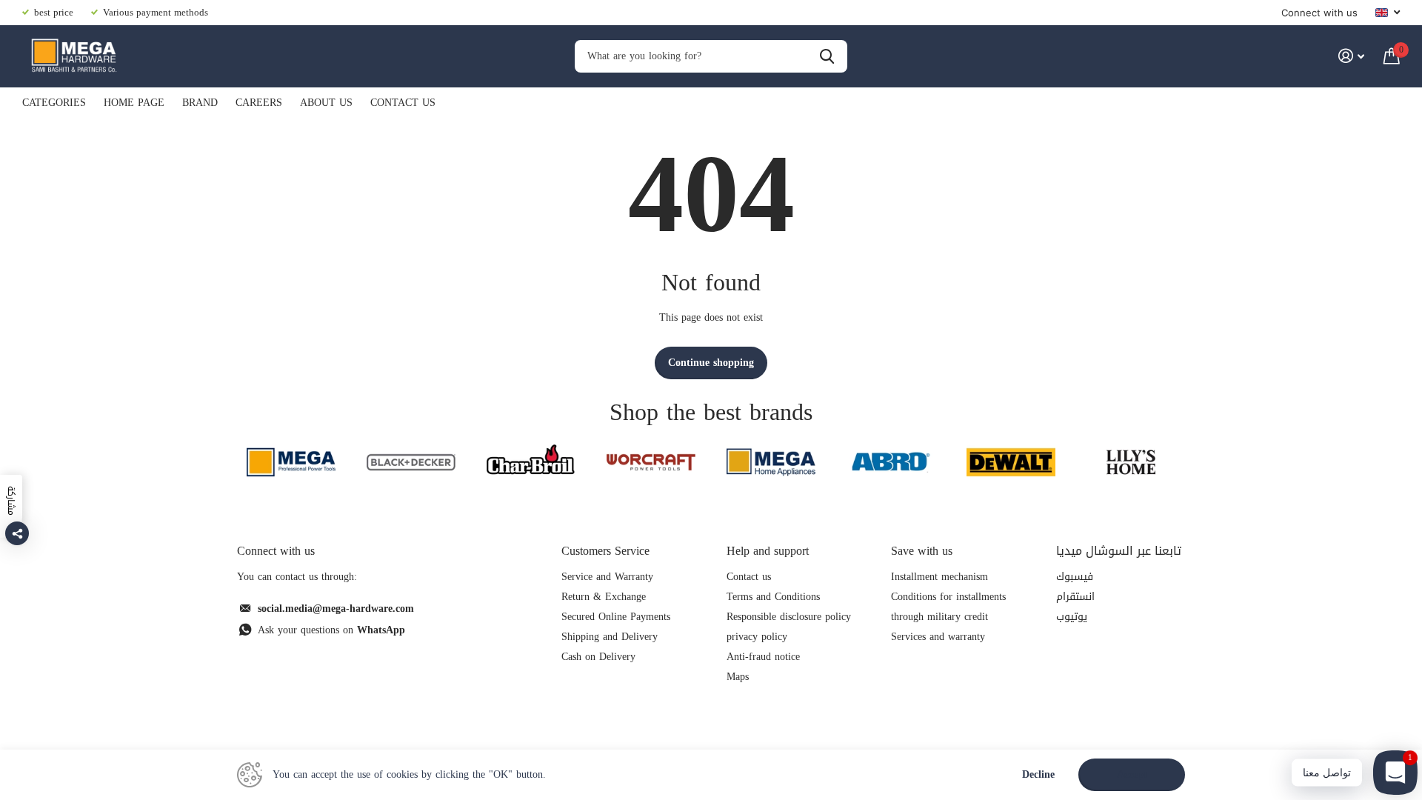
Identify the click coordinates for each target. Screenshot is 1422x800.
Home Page (134, 103)
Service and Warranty (607, 577)
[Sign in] (1351, 56)
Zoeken (827, 56)
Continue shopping (711, 363)
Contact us (402, 103)
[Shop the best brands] (291, 461)
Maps (738, 677)
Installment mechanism (939, 577)
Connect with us (1319, 13)
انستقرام (1075, 597)
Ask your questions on (331, 630)
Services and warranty (938, 637)
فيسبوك (1074, 577)
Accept (1132, 774)
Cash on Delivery (598, 657)
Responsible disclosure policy (789, 617)
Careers (259, 103)
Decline (1038, 775)
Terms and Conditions (773, 597)
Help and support (768, 550)
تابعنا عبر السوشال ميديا (1118, 550)
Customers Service (605, 550)
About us (326, 103)
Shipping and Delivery (609, 637)
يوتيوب (1071, 617)
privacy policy (757, 637)
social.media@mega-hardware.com (336, 609)
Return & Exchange (603, 597)
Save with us (921, 550)
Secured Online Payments (615, 617)
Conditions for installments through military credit (948, 607)
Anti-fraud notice (763, 657)
